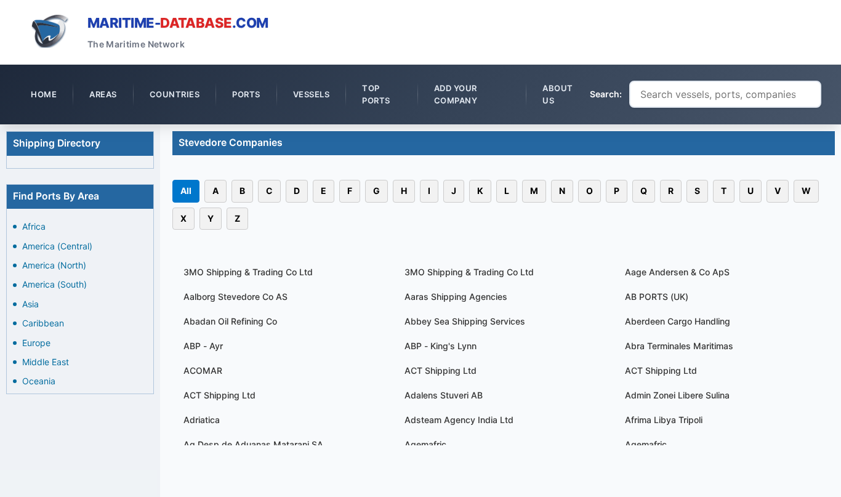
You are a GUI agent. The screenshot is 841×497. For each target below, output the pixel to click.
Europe (36, 342)
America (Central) (57, 246)
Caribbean (43, 323)
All (185, 190)
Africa (34, 226)
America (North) (54, 265)
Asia (30, 304)
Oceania (38, 381)
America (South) (54, 284)
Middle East (45, 362)
